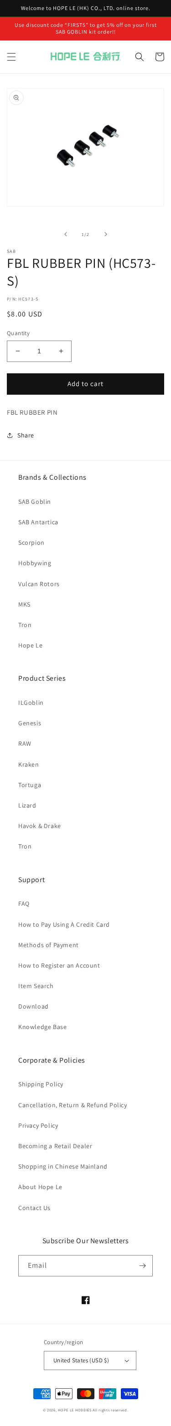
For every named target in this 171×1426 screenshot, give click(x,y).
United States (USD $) (81, 1360)
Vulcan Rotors (39, 584)
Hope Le (30, 645)
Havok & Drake (39, 826)
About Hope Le (40, 1187)
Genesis (29, 723)
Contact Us (34, 1208)
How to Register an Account (59, 965)
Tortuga (29, 785)
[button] (11, 57)
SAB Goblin (34, 501)
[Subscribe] (142, 1265)
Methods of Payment (48, 945)
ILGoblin (31, 702)
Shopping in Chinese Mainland (63, 1166)
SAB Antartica (38, 522)
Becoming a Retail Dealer (55, 1146)
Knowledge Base (42, 1027)
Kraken (28, 764)
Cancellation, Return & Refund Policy (72, 1105)
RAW (24, 743)
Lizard (27, 805)
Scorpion (31, 542)
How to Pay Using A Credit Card (64, 924)
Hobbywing (34, 563)
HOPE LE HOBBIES (75, 1409)
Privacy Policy (38, 1125)
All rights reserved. (110, 1409)
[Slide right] (106, 234)
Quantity (18, 333)
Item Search (36, 986)
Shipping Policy (40, 1084)
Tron (24, 625)
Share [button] (25, 435)
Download (33, 1006)
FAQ (24, 903)
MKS (24, 604)
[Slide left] (66, 234)
